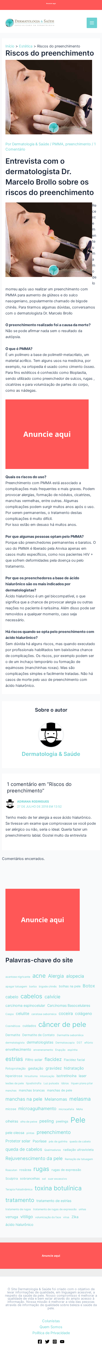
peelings (62, 1121)
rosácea (25, 1170)
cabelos (31, 996)
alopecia (75, 976)
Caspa (9, 1014)
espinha (72, 1049)
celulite (22, 1013)
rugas (41, 1168)
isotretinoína (66, 1076)
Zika (75, 1217)
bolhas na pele (69, 986)
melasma (80, 1099)
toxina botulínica (58, 1188)
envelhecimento (18, 1049)
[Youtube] (62, 1341)
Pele (78, 1120)
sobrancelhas (30, 1178)
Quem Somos (51, 1327)
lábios (65, 1083)
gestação (35, 1068)
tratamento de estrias (53, 1201)
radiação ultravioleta (78, 1150)
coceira (66, 1013)
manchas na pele (23, 1099)
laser (82, 1076)
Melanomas (56, 1099)
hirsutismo (31, 1076)
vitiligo (26, 1216)
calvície (52, 997)
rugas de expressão (66, 1170)
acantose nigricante (17, 976)
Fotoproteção (15, 1068)
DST (79, 1042)
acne (39, 975)
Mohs (79, 1109)
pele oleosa (14, 1132)
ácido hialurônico (19, 1224)
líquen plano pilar (82, 1083)
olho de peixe (28, 1121)
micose (10, 1109)
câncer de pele (62, 1024)
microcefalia (66, 1109)
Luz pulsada (51, 1083)
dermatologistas (40, 1042)
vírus (66, 1217)
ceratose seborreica (43, 1014)
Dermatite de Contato (38, 1035)
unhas (82, 1209)
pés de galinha (58, 1141)
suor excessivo (57, 1178)
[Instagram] (54, 1341)
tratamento (19, 1200)
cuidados (29, 1026)
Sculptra (11, 1178)
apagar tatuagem (16, 986)
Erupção (60, 1049)
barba (33, 986)
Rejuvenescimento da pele (34, 1158)
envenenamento (43, 1049)
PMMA (57, 144)
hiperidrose (13, 1076)
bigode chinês (48, 986)
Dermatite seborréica (70, 1035)
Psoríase (40, 1141)
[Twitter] (47, 1341)
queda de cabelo (80, 1141)
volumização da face (48, 1217)
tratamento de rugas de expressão (54, 1209)
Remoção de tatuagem (79, 1159)
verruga (11, 1217)
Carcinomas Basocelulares (68, 1005)
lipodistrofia (33, 1083)
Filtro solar (33, 1059)
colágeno (83, 1013)
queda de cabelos (23, 1149)
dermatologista (15, 1042)
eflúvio (88, 1042)
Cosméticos (12, 1026)
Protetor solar (17, 1141)
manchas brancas (32, 1090)
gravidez (54, 1068)
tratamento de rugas (18, 1209)
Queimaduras (52, 1150)
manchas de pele (59, 1090)
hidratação (74, 1068)
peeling (46, 1121)
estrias (14, 1058)
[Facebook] (40, 1341)
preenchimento (78, 144)
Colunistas (51, 1321)
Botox (89, 985)
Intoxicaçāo (47, 1076)
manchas (11, 1090)
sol (44, 1178)
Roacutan (11, 1170)
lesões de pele (14, 1083)
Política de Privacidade (51, 1333)
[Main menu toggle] (92, 23)
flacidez (53, 1059)
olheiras (11, 1121)
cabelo (11, 996)
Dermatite (12, 1035)
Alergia (56, 976)
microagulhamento (37, 1108)
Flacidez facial (74, 1060)
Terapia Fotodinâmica (18, 1189)
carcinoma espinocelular (25, 1005)
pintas (30, 1133)
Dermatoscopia (65, 1042)
